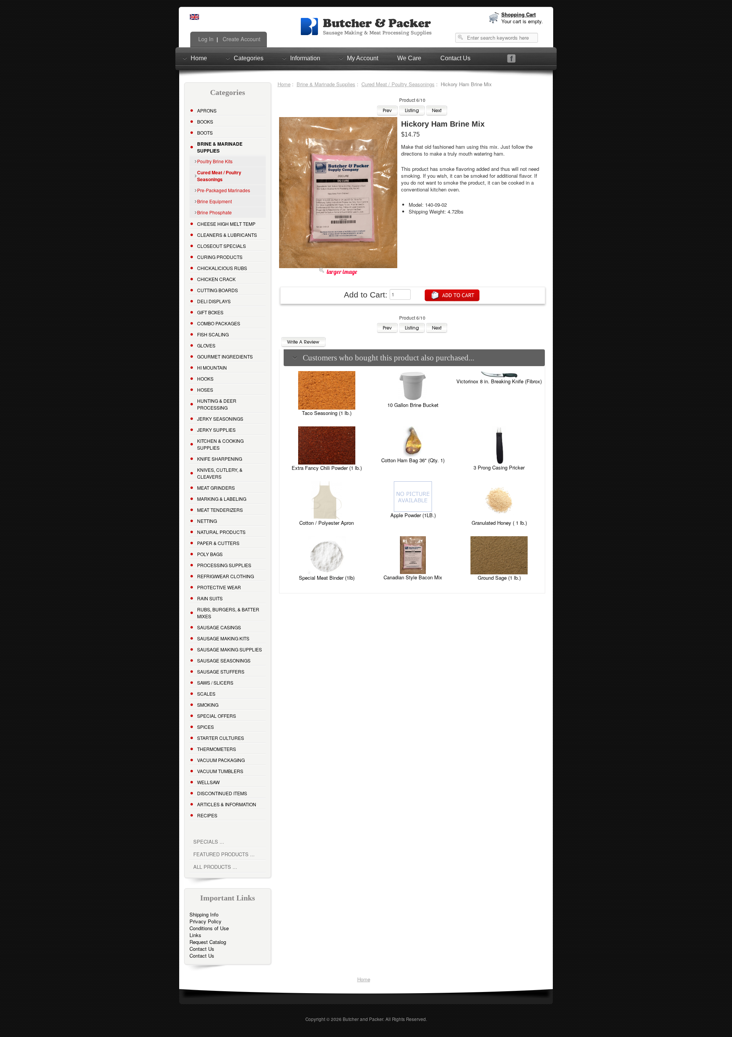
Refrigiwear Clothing (225, 576)
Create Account (240, 39)
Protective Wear (219, 587)
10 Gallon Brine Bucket (412, 404)
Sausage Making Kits (223, 638)
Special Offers (216, 715)
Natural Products (221, 532)
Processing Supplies (224, 565)
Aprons (207, 110)
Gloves (206, 345)
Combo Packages (218, 323)
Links (195, 935)
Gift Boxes (210, 312)
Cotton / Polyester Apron (326, 522)
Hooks (205, 378)
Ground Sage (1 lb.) (499, 577)
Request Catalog (207, 941)
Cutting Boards (217, 290)
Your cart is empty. (522, 21)
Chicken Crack (216, 279)
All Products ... (215, 866)
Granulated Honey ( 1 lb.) (499, 522)
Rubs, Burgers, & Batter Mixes (228, 612)
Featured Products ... (224, 854)
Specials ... (208, 841)
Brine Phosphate (214, 212)
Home (199, 58)
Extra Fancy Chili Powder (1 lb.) (327, 467)
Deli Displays (214, 301)
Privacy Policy (205, 921)
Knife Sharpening (219, 458)
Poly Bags (210, 554)
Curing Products (219, 257)
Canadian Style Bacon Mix (413, 577)
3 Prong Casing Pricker (499, 467)
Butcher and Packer (363, 1019)
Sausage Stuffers (220, 671)
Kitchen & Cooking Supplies (220, 444)
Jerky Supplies (216, 429)
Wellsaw (208, 782)
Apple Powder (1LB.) (413, 515)
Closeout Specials (221, 246)
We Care (409, 58)
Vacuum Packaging (221, 760)
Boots (205, 132)
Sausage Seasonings (223, 660)
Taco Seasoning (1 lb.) (327, 412)
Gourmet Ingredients (225, 356)
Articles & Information (226, 804)
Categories (248, 58)
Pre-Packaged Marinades (223, 190)
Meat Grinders (216, 487)
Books (205, 121)
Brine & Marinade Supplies (326, 84)
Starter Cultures (220, 738)
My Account (362, 58)
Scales (206, 693)
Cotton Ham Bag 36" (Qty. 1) (413, 460)
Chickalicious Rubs (222, 268)
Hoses (205, 389)
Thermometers (216, 749)
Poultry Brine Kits (215, 161)
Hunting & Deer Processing (216, 404)
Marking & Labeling (221, 498)
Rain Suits (210, 598)
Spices (205, 726)
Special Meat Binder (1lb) (327, 577)
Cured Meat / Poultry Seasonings (398, 84)
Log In (205, 39)
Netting (207, 521)
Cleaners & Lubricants (227, 235)
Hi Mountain (212, 367)
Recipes (207, 815)
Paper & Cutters (218, 543)
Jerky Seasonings (220, 418)
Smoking (207, 704)
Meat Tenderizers (220, 509)
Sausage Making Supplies (229, 649)
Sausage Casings (219, 627)
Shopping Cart (518, 14)
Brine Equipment (214, 201)
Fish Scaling (213, 334)
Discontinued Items (222, 793)
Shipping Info (203, 914)
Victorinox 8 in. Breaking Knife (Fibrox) (499, 381)
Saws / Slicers (215, 682)
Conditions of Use (209, 928)
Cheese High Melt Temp (226, 223)
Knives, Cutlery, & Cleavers (219, 473)
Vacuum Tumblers (220, 771)
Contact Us (455, 58)
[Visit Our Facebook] (511, 58)
